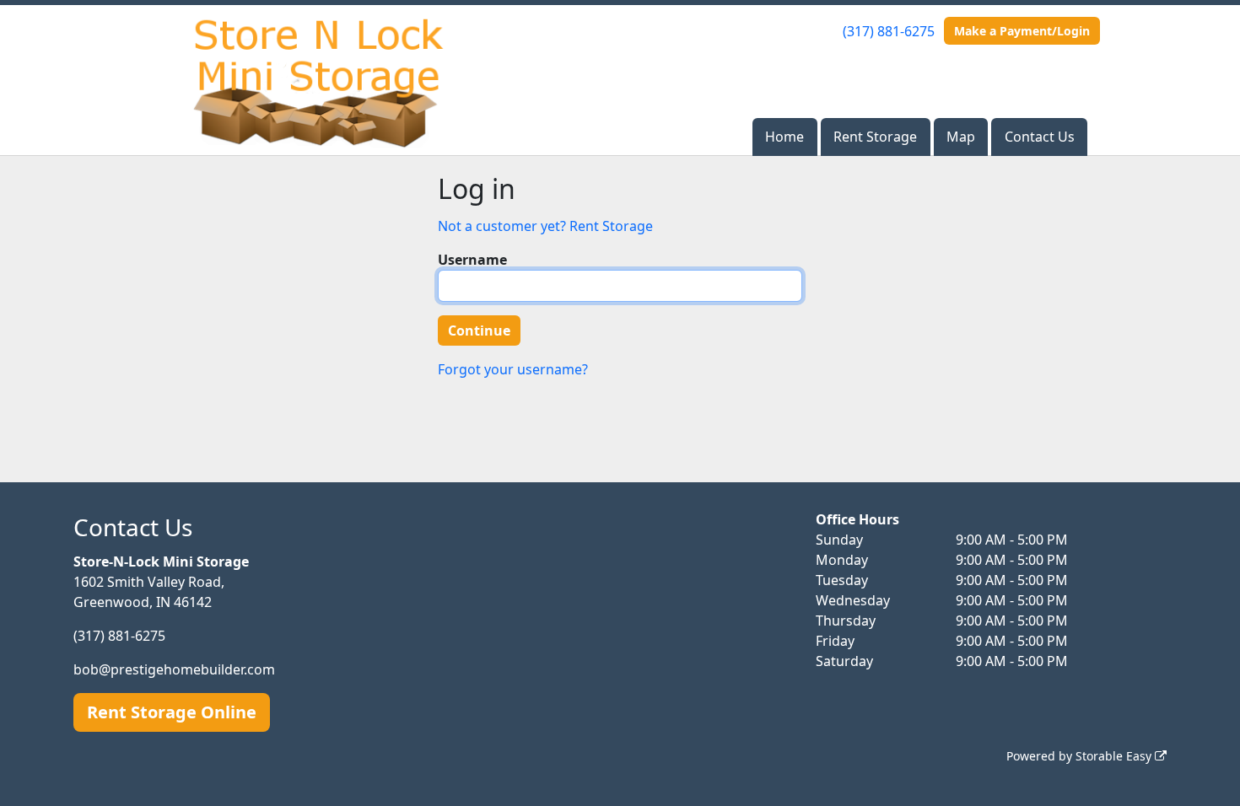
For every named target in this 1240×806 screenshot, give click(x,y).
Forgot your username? (513, 369)
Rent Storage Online (171, 712)
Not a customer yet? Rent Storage (545, 226)
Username (472, 259)
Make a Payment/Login (1022, 31)
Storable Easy (1115, 756)
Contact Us (1040, 136)
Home (784, 136)
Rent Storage (875, 136)
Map (960, 136)
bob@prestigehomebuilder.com (174, 669)
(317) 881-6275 (889, 31)
